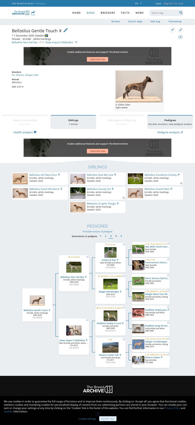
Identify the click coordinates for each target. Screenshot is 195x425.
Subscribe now (97, 59)
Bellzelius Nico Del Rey (24, 42)
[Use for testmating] (172, 29)
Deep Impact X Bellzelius (59, 42)
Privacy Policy (172, 408)
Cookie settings (87, 418)
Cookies (8, 411)
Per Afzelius (18, 74)
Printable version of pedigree (97, 231)
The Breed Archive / (23, 3)
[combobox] (166, 13)
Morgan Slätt (31, 74)
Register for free (173, 3)
